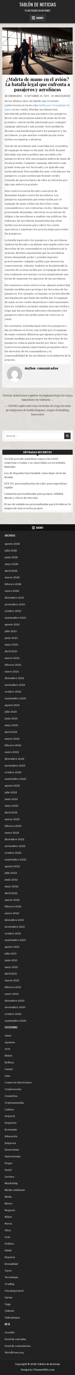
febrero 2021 (13, 987)
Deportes (11, 1122)
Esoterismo (12, 1149)
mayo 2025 (11, 644)
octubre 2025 (13, 611)
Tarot (8, 1270)
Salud (8, 1250)
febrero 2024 (13, 745)
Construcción (13, 1089)
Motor (8, 1203)
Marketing (11, 1183)
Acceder (10, 1332)
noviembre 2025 (15, 604)
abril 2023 (11, 812)
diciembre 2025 (14, 597)
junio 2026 (11, 557)
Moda (8, 1196)
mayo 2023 (11, 805)
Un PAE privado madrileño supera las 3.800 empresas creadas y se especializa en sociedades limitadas (34, 462)
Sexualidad (11, 1263)
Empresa (10, 1143)
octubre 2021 (13, 933)
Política (9, 1243)
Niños (8, 1216)
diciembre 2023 (14, 758)
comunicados (15, 96)
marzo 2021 (12, 980)
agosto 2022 (12, 866)
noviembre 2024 (15, 684)
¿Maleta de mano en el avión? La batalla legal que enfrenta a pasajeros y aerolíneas (37, 84)
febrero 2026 (13, 584)
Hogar (8, 1163)
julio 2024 (11, 711)
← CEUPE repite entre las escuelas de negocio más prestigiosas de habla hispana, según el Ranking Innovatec (37, 410)
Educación (11, 1136)
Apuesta (10, 1042)
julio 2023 (11, 792)
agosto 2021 (12, 946)
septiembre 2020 (15, 1020)
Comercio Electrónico (18, 1082)
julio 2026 (11, 550)
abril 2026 (11, 570)
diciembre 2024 (14, 678)
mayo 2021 (11, 967)
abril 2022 (11, 893)
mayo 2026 (11, 564)
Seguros (10, 1257)
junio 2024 (11, 718)
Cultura (9, 1109)
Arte (7, 1048)
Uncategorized (62, 95)
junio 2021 (11, 960)
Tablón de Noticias (37, 4)
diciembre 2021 (14, 920)
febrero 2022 (13, 906)
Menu (39, 17)
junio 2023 (11, 799)
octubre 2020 (13, 1014)
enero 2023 (12, 832)
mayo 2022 (11, 886)
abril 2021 (11, 973)
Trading (9, 1284)
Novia (8, 1223)
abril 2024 (11, 732)
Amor (8, 1035)
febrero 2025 (13, 664)
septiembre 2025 (15, 617)
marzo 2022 (12, 899)
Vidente (9, 1310)
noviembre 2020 (15, 1007)
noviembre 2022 (15, 846)
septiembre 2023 (15, 778)
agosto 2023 (12, 785)
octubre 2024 (13, 691)
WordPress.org (14, 1352)
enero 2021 (12, 993)
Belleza (9, 1062)
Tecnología (11, 1277)
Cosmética (11, 1096)
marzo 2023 (12, 819)
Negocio (10, 1210)
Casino (9, 1069)
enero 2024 (12, 752)
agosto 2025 (12, 624)
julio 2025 (11, 631)
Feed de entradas (15, 1339)
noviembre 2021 (15, 926)
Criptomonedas (14, 1102)
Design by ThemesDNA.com (37, 1369)
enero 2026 (12, 590)
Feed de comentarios (18, 1346)
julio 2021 (11, 953)
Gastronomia (12, 1156)
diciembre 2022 (14, 839)
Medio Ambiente (15, 1190)
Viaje (8, 1304)
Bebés (8, 1055)
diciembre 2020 (14, 1000)
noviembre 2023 (15, 765)
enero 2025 (12, 671)
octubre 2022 (13, 852)
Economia (11, 1129)
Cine (7, 1075)
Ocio (7, 1237)
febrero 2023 (13, 826)
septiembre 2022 (15, 859)
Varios (8, 1297)
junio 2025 (11, 638)
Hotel (8, 1169)
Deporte (10, 1116)
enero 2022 (12, 913)
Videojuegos (12, 1317)
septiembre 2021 (15, 940)
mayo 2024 (11, 725)
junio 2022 (11, 879)
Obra (8, 1230)
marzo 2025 (12, 658)
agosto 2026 (12, 543)
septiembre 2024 (15, 698)
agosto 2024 (12, 705)
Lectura (9, 1176)
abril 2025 (11, 651)
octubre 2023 (13, 772)
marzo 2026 (12, 577)
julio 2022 (11, 872)
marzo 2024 (12, 738)
